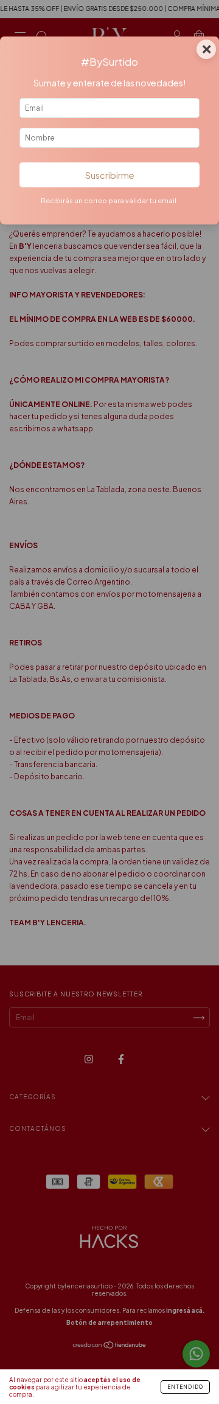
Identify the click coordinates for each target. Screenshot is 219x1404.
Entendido (185, 1387)
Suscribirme (109, 175)
